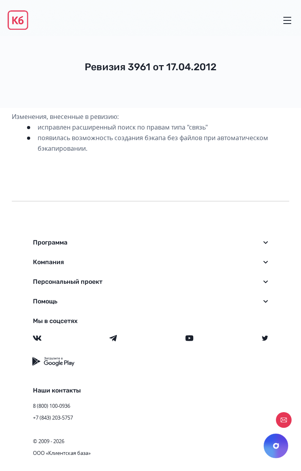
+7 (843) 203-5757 (53, 417)
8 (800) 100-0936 (51, 405)
